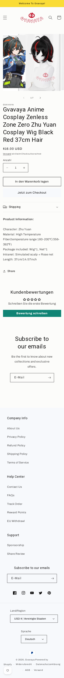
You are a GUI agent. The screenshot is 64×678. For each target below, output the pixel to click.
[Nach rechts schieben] (40, 98)
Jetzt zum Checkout (32, 192)
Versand (7, 154)
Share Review (16, 553)
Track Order (14, 503)
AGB (27, 670)
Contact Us (14, 486)
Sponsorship (15, 545)
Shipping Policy (17, 453)
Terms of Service (18, 462)
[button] (5, 17)
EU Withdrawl (16, 520)
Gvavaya (30, 659)
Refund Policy (16, 445)
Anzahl (7, 160)
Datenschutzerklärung (48, 664)
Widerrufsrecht (24, 664)
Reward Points (16, 512)
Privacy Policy (16, 436)
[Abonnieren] (49, 377)
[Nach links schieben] (24, 98)
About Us (13, 428)
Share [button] (11, 271)
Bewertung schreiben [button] (32, 313)
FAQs (11, 495)
